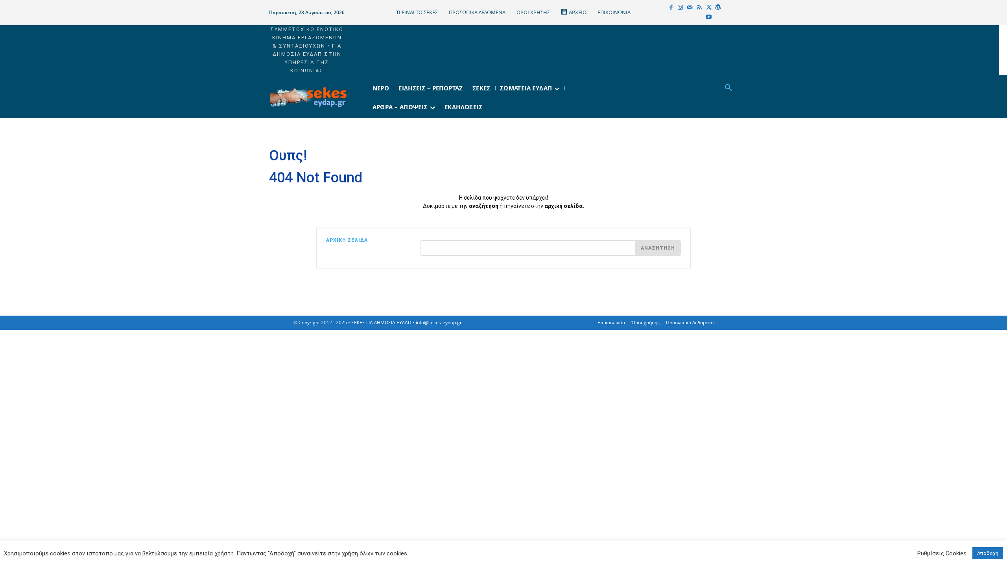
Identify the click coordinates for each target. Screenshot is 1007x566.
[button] (728, 88)
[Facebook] (671, 8)
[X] (709, 8)
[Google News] (718, 17)
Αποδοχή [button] (987, 553)
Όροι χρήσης (645, 322)
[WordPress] (718, 8)
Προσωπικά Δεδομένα (690, 322)
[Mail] (690, 8)
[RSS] (699, 8)
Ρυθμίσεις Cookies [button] (941, 553)
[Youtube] (709, 17)
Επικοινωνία (611, 322)
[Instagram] (680, 8)
